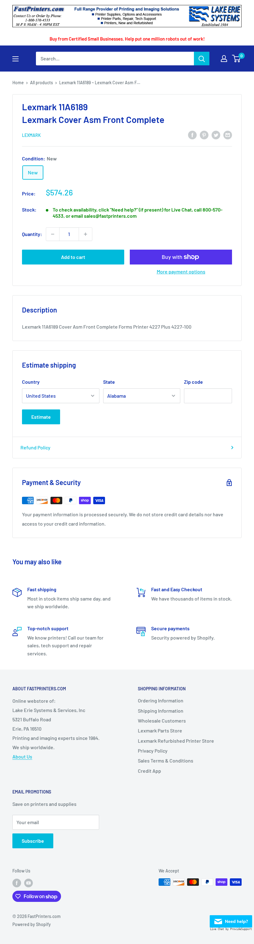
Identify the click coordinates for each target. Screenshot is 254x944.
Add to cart (73, 257)
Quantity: (32, 234)
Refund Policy (35, 447)
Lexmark (31, 135)
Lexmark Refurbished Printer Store (176, 741)
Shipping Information (160, 711)
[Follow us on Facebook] (16, 882)
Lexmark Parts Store (160, 730)
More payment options (181, 271)
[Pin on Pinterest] (204, 134)
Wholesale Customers (162, 720)
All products (41, 82)
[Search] (201, 58)
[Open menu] (15, 58)
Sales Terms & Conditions (165, 760)
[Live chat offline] (231, 920)
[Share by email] (227, 134)
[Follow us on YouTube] (28, 882)
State (109, 382)
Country (31, 382)
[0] (236, 58)
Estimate (41, 417)
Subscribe (33, 841)
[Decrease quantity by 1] (52, 234)
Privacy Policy (153, 751)
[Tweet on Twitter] (216, 134)
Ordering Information (160, 700)
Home (18, 82)
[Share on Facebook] (192, 134)
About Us (22, 756)
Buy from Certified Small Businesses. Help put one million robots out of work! (127, 39)
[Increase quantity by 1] (85, 234)
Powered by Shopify (31, 924)
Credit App (149, 771)
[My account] (224, 58)
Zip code (193, 382)
